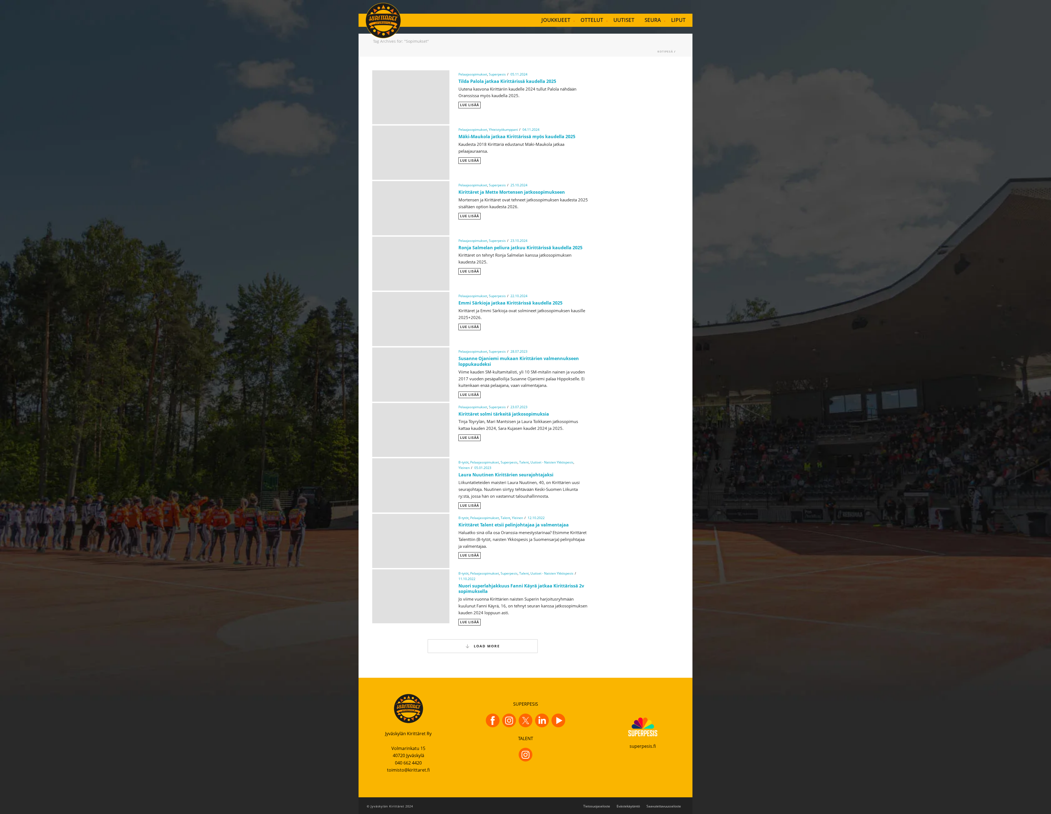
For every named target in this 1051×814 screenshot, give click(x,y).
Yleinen (464, 467)
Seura (653, 20)
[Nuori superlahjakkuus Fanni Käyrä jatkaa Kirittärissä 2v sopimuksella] (410, 595)
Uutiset (623, 20)
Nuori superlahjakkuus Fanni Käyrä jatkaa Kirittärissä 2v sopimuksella (521, 589)
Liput (678, 20)
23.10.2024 (518, 240)
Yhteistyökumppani (503, 129)
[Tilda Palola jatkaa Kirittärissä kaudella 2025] (410, 97)
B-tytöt (463, 462)
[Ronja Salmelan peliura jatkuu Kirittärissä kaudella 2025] (410, 263)
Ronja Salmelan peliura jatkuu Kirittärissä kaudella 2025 (521, 248)
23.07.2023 (518, 407)
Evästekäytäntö (628, 806)
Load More (486, 646)
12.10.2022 (536, 517)
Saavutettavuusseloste (663, 806)
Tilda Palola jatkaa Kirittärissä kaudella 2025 (507, 81)
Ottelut (592, 20)
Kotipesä (665, 51)
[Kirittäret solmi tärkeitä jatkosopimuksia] (410, 429)
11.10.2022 (466, 579)
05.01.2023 (482, 467)
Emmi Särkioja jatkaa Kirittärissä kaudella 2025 (510, 303)
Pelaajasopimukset (472, 74)
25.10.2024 (518, 185)
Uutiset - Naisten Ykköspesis (551, 462)
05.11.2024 (518, 74)
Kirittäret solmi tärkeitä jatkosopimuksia (503, 414)
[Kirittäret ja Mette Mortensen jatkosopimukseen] (410, 207)
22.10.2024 (518, 296)
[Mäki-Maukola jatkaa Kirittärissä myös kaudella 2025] (410, 152)
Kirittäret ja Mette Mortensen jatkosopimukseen (511, 192)
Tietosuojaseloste (596, 806)
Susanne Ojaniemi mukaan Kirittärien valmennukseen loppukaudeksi (518, 361)
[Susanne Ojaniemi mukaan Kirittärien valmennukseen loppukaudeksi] (410, 374)
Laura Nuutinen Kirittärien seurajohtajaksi (505, 475)
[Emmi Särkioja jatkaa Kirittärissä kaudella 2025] (410, 318)
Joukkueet (555, 20)
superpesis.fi (643, 746)
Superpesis (497, 74)
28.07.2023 (518, 351)
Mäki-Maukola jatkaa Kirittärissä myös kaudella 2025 (516, 137)
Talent (524, 462)
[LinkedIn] (542, 720)
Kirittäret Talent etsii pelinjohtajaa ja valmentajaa (513, 525)
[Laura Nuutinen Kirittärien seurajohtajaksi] (410, 485)
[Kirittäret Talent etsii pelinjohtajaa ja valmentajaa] (410, 540)
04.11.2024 (530, 129)
